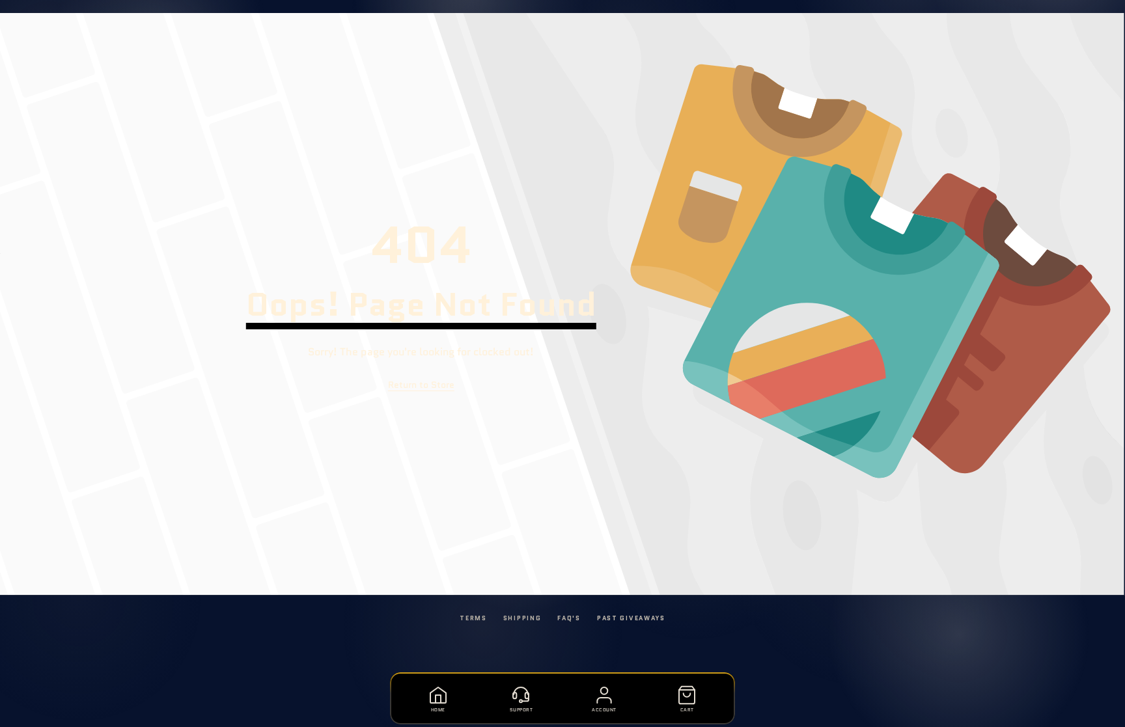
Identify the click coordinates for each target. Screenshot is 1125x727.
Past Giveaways (631, 618)
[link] (421, 385)
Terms (473, 618)
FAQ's (569, 618)
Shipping (522, 618)
